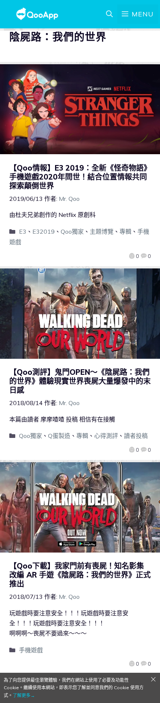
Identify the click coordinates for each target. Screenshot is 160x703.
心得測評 (106, 435)
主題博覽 (101, 231)
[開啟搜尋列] (109, 14)
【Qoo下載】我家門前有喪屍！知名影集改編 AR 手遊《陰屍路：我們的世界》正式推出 (80, 574)
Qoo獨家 (72, 231)
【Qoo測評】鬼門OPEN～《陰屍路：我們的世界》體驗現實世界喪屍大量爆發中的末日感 (80, 381)
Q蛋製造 (59, 435)
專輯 (125, 231)
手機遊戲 (31, 650)
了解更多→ (24, 695)
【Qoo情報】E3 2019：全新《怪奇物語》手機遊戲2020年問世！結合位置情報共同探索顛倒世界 (78, 176)
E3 (22, 231)
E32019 (43, 231)
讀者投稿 (136, 435)
